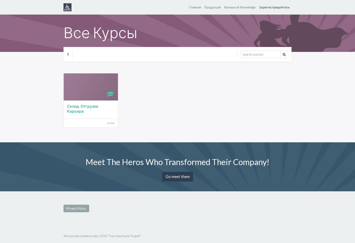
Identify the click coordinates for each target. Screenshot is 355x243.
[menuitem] (195, 7)
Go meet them (178, 176)
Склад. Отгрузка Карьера (82, 108)
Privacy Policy (76, 208)
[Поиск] (284, 54)
